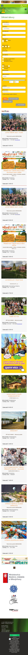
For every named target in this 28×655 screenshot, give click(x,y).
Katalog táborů (4, 625)
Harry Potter (14, 316)
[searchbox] (8, 32)
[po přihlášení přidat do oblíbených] (24, 116)
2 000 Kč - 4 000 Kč (6, 67)
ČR (4, 46)
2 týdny (9, 40)
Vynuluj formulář (13, 98)
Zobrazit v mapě (8, 101)
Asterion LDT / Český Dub (14, 280)
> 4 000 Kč (6, 68)
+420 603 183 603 (8, 623)
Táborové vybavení (5, 630)
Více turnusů (17, 139)
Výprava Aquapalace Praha (14, 540)
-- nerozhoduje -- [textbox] (6, 24)
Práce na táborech (5, 631)
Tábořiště (3, 629)
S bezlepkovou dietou (8, 61)
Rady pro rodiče (4, 627)
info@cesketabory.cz (8, 622)
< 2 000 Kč (6, 66)
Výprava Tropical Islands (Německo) (14, 504)
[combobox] (14, 24)
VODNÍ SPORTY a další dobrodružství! (14, 395)
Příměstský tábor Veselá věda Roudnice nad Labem (14, 171)
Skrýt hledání (21, 104)
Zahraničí (4, 47)
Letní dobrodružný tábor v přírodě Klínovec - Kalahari (14, 468)
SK (7, 46)
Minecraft (14, 431)
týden (5, 40)
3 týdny (5, 41)
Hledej (5, 98)
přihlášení (25, 5)
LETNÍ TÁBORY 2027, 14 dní (14, 132)
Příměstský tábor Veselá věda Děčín (14, 244)
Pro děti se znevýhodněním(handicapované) (9, 59)
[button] (15, 635)
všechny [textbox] (4, 76)
